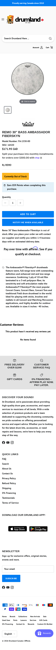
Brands (12, 616)
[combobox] (24, 38)
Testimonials (8, 497)
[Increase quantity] (20, 203)
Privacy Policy (9, 478)
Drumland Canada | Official (19, 641)
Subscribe (11, 578)
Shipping (6, 488)
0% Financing (9, 492)
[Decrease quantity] (5, 203)
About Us (6, 468)
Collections (22, 616)
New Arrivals (35, 616)
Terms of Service (10, 502)
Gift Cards (43, 620)
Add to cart (28, 214)
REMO (8, 164)
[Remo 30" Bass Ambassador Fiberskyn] (7, 110)
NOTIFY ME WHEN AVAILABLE (28, 222)
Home (4, 616)
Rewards (31, 624)
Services (33, 620)
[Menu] (3, 19)
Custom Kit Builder (44, 624)
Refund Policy (9, 483)
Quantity (6, 197)
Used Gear (6, 620)
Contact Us (7, 473)
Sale (44, 616)
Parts (15, 620)
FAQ (4, 458)
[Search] (50, 38)
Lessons (23, 620)
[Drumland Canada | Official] (25, 19)
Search (5, 463)
